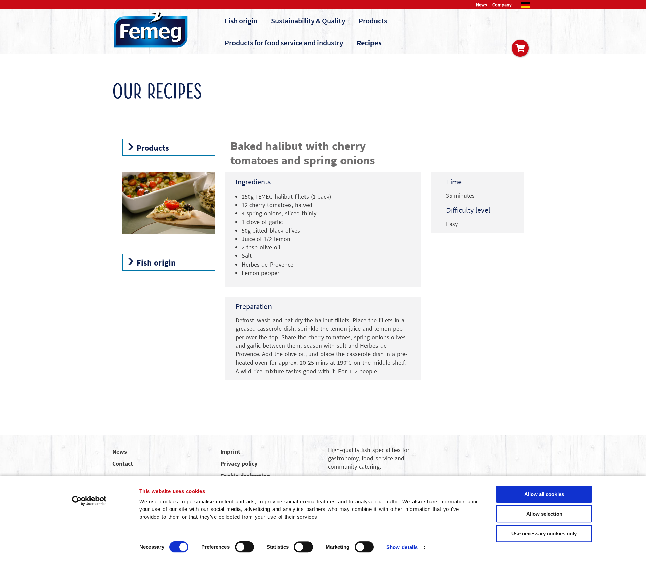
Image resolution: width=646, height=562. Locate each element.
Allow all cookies (544, 494)
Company (502, 4)
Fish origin (241, 20)
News (481, 4)
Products (373, 20)
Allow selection (544, 514)
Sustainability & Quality (308, 20)
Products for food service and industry (284, 42)
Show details (402, 547)
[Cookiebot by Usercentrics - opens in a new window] (89, 501)
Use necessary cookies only (544, 533)
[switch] (244, 546)
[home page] (150, 29)
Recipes (369, 42)
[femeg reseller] (520, 48)
